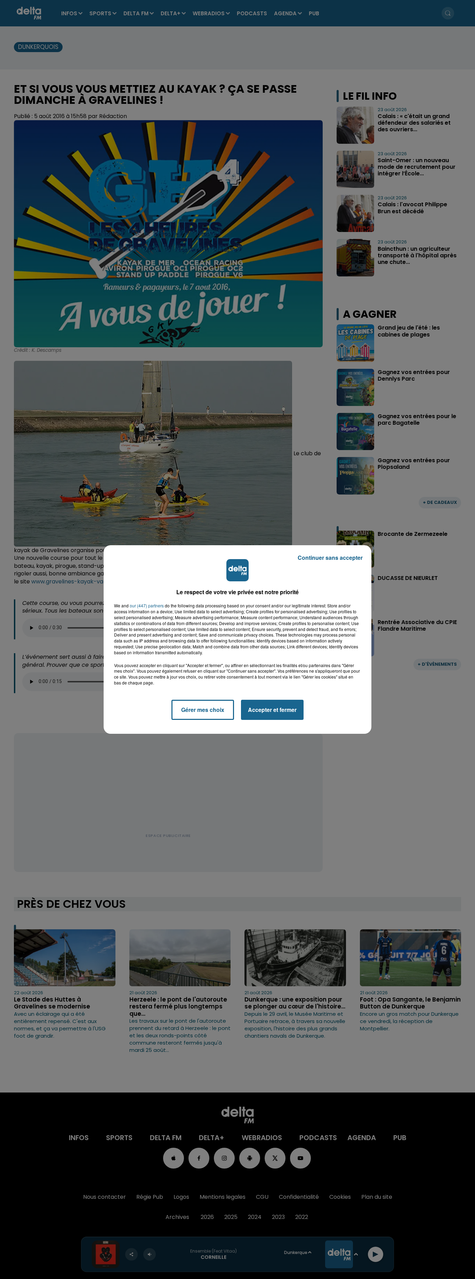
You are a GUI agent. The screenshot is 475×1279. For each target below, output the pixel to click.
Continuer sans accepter (330, 558)
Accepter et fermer (272, 710)
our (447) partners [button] (147, 605)
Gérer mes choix (202, 710)
